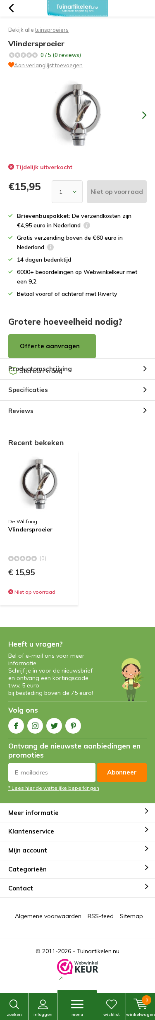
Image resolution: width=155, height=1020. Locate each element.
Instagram (35, 726)
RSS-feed (101, 916)
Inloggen (42, 1014)
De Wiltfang (22, 521)
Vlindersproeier (30, 530)
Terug (11, 8)
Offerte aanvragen (50, 346)
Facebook (16, 726)
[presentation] (138, 115)
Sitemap (131, 916)
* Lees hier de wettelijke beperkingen (53, 788)
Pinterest (73, 726)
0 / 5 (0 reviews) (61, 55)
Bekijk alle (38, 29)
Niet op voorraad (117, 192)
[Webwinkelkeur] (77, 970)
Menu (77, 1014)
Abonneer (122, 772)
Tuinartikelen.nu (98, 951)
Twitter (54, 726)
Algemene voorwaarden (48, 916)
